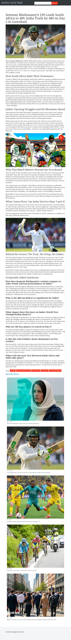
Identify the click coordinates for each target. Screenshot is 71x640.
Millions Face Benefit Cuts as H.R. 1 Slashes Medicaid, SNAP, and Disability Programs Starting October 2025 (31, 619)
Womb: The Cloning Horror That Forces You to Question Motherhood (23, 423)
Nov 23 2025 (9, 470)
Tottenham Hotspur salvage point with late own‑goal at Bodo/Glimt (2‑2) (23, 521)
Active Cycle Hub (11, 2)
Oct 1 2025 (9, 519)
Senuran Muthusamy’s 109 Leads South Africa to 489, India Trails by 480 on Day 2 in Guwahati (28, 472)
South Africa (36, 370)
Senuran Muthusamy (23, 370)
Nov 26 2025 (9, 421)
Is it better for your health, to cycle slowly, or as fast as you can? (22, 570)
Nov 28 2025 (9, 617)
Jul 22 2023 (9, 568)
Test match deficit (55, 370)
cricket (13, 370)
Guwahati (45, 370)
